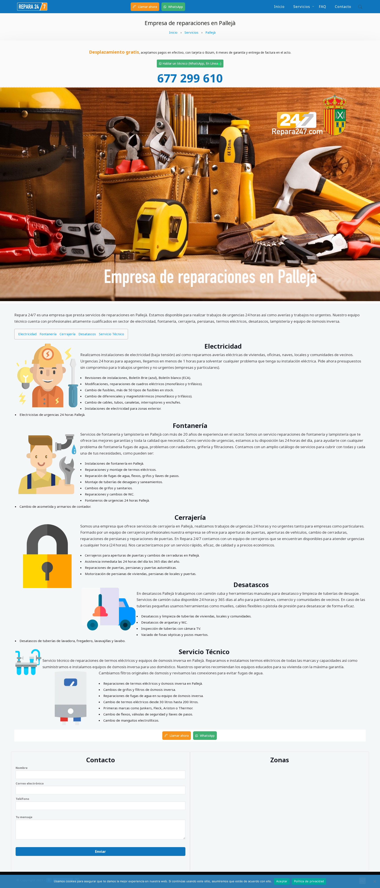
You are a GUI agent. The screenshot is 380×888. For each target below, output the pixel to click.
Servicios (301, 6)
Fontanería (48, 334)
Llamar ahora (147, 7)
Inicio (279, 6)
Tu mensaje (24, 817)
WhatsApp (175, 7)
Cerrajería (67, 334)
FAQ (322, 6)
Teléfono (22, 799)
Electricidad (27, 334)
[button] (359, 6)
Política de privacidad (309, 881)
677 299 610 (190, 78)
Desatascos (87, 334)
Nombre (21, 768)
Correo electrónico (30, 783)
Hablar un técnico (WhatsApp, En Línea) (191, 63)
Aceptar (281, 881)
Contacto (343, 6)
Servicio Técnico (111, 334)
